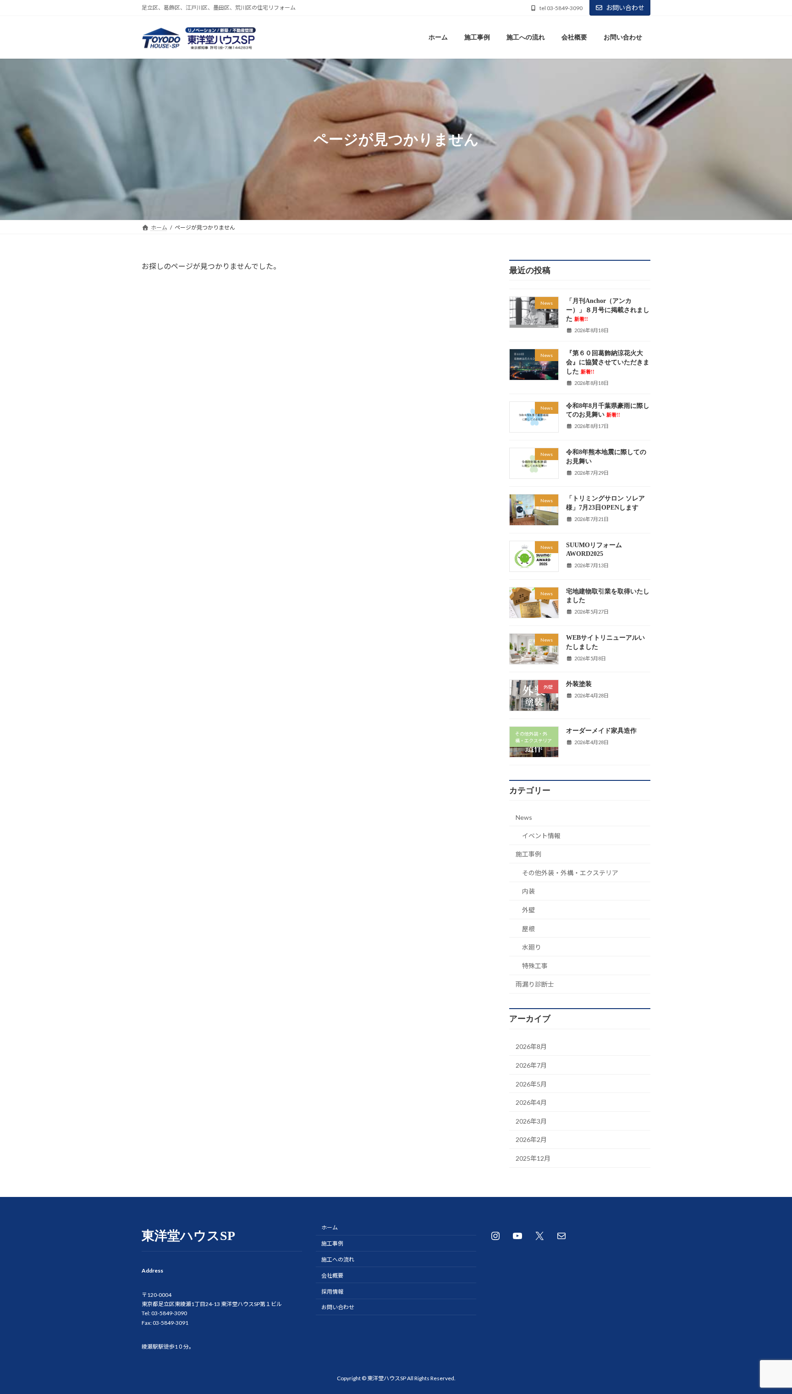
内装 (528, 891)
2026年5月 (531, 1084)
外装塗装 (579, 684)
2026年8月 (531, 1047)
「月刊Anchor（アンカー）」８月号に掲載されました (607, 310)
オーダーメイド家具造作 (601, 730)
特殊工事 (535, 966)
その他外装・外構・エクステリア (570, 873)
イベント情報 (541, 836)
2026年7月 (531, 1065)
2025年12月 (533, 1158)
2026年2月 (531, 1140)
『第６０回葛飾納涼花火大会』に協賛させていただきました (607, 362)
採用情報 (332, 1291)
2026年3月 (531, 1121)
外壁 (528, 910)
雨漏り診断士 (535, 984)
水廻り (531, 947)
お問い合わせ (625, 7)
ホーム (329, 1227)
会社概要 (332, 1275)
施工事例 (528, 854)
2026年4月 (531, 1103)
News (524, 817)
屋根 (528, 929)
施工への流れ (337, 1259)
